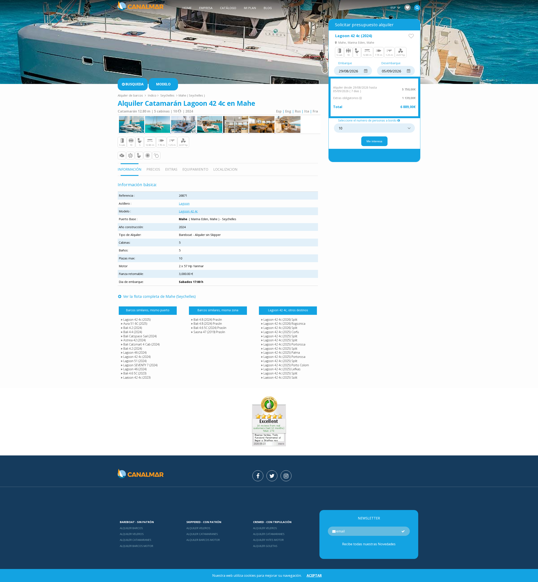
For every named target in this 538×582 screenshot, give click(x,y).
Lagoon (184, 203)
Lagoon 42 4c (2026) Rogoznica (284, 324)
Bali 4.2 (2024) (132, 328)
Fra (315, 111)
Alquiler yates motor (268, 540)
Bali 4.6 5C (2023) (134, 373)
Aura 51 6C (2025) (135, 324)
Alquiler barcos (131, 528)
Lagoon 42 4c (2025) (136, 320)
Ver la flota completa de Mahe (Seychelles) (159, 296)
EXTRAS (171, 169)
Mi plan (250, 8)
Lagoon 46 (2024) (134, 352)
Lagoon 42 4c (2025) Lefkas (282, 369)
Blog (268, 8)
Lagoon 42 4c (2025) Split (280, 336)
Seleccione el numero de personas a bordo (367, 120)
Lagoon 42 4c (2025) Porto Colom (286, 365)
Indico (152, 95)
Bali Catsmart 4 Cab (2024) (141, 344)
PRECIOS (153, 169)
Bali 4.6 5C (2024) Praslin (210, 328)
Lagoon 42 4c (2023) (136, 377)
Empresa (205, 8)
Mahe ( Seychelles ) (191, 95)
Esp (279, 111)
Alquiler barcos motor (136, 546)
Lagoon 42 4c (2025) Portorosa (284, 344)
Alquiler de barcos (131, 95)
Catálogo (228, 8)
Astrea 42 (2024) (134, 340)
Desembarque (391, 63)
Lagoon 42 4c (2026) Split (280, 320)
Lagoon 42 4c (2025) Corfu (281, 332)
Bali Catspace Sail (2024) (140, 336)
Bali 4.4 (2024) (132, 332)
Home (186, 8)
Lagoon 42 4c (188, 211)
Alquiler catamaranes (135, 540)
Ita (306, 111)
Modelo (163, 84)
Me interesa (374, 141)
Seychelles (167, 95)
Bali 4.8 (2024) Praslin (208, 320)
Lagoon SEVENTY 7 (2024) (140, 365)
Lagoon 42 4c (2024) (136, 357)
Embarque (345, 63)
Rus (298, 111)
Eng (288, 111)
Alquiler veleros (132, 534)
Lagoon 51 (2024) (134, 361)
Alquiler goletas (265, 546)
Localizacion (225, 169)
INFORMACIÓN (129, 169)
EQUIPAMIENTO (195, 169)
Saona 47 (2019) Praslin (209, 332)
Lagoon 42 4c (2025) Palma (282, 352)
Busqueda (134, 84)
